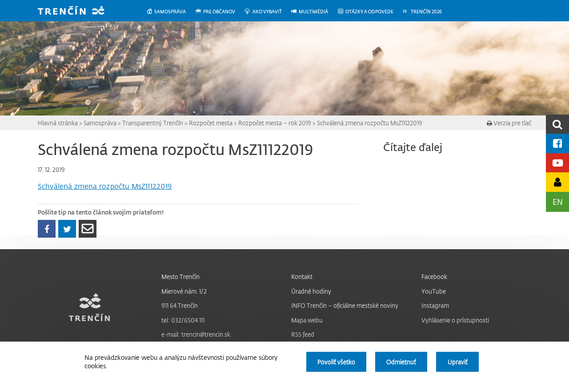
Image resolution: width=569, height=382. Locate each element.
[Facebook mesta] (557, 143)
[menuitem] (170, 11)
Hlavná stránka (58, 123)
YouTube (433, 291)
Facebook (434, 276)
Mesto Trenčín (180, 276)
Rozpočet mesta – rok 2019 (274, 123)
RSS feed (302, 334)
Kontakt (302, 276)
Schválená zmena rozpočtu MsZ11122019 (369, 123)
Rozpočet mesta (210, 123)
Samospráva (100, 123)
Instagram (435, 305)
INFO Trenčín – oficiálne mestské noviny (344, 305)
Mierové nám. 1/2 (184, 291)
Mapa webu (307, 320)
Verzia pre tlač (511, 123)
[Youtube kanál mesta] (557, 162)
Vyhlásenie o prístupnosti (455, 320)
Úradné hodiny (311, 291)
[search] (557, 124)
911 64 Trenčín (179, 305)
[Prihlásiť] (557, 181)
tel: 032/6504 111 (182, 320)
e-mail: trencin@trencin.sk (195, 334)
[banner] (78, 11)
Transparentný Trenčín (152, 123)
